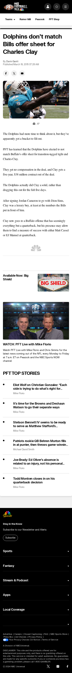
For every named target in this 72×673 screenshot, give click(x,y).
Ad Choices (21, 637)
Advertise (7, 634)
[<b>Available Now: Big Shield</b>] (53, 283)
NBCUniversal (22, 645)
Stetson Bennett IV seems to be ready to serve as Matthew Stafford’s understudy (39, 424)
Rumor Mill (25, 19)
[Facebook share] (6, 73)
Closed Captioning (33, 634)
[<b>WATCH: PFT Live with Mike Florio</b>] (36, 320)
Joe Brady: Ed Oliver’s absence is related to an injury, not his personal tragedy (38, 461)
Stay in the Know (12, 523)
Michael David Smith (23, 449)
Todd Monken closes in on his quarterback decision (34, 480)
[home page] (15, 7)
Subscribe (10, 537)
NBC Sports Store (59, 634)
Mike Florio (18, 393)
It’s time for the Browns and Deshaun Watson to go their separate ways (39, 405)
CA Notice (35, 639)
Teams (8, 19)
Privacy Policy (35, 637)
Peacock (39, 19)
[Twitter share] (14, 73)
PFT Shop (54, 19)
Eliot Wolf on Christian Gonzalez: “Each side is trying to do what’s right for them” (40, 387)
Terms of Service (50, 639)
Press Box (8, 637)
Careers (18, 634)
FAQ (46, 634)
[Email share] (22, 73)
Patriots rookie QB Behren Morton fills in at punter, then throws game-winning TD (40, 443)
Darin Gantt (12, 61)
